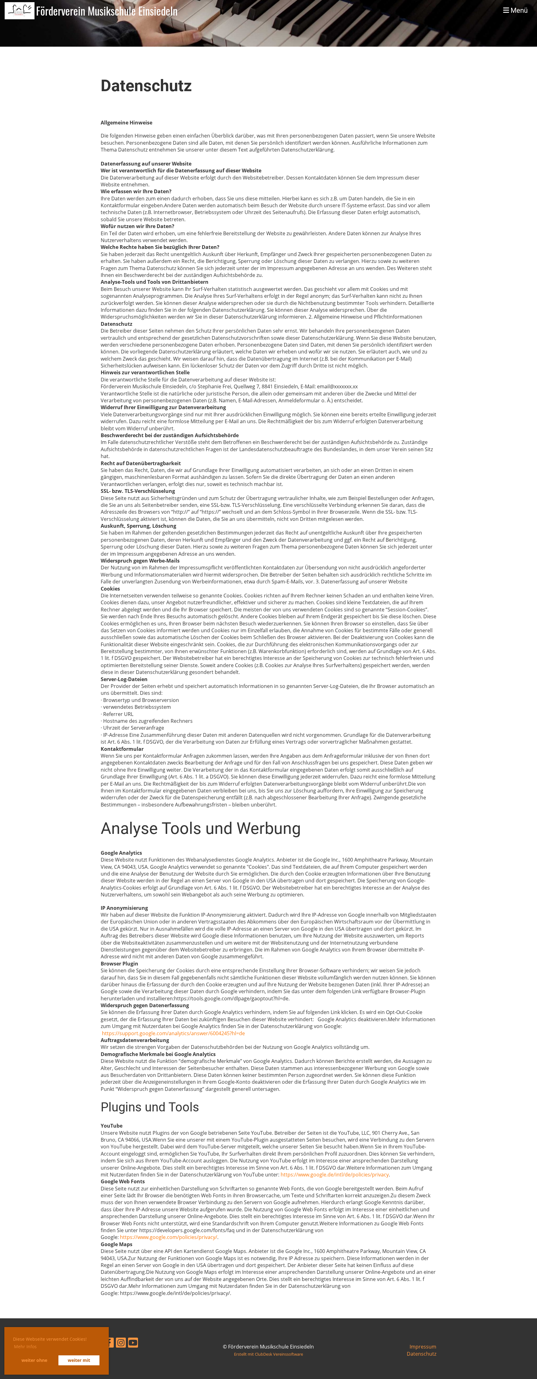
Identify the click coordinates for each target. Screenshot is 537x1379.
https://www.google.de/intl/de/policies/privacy (335, 1174)
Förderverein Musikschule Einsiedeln (106, 10)
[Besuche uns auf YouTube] (133, 1343)
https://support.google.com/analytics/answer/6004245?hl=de (174, 1033)
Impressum (423, 1346)
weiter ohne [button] (34, 1360)
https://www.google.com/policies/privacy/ (168, 1237)
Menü (518, 10)
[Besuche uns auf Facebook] (109, 1343)
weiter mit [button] (79, 1360)
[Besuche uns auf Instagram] (121, 1343)
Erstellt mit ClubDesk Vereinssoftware (268, 1354)
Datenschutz (421, 1353)
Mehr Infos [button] (25, 1346)
